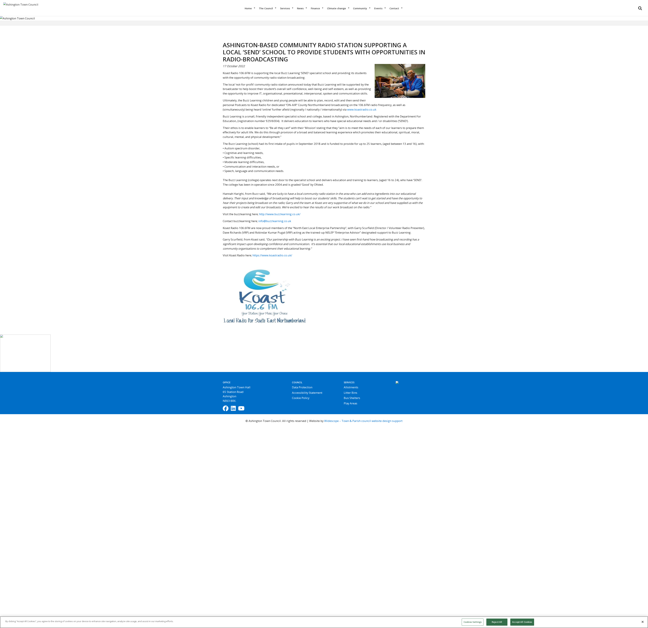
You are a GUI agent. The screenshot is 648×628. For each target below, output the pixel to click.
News (300, 8)
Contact (394, 8)
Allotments (351, 387)
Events (378, 8)
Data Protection (302, 387)
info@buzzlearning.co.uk (274, 221)
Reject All (497, 621)
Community (360, 8)
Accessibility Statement (307, 393)
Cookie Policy (300, 398)
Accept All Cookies (522, 621)
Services (285, 8)
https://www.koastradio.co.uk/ (272, 255)
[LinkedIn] (233, 409)
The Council (266, 8)
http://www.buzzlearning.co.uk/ (279, 214)
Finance (316, 8)
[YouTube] (241, 409)
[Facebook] (225, 409)
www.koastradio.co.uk (361, 109)
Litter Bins (350, 393)
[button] (48, 18)
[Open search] (640, 8)
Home (248, 8)
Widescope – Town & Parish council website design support (363, 421)
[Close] (642, 621)
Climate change (337, 8)
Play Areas (350, 403)
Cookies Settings (473, 621)
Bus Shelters (352, 398)
